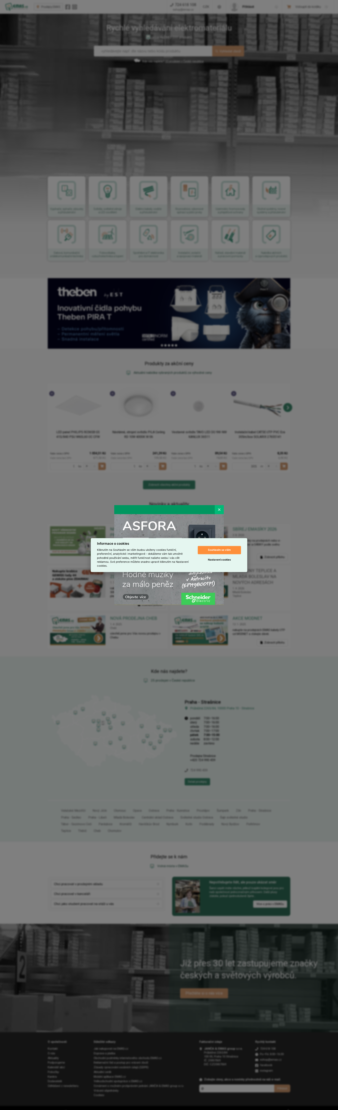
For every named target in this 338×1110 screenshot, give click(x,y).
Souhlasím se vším (219, 550)
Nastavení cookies (219, 559)
